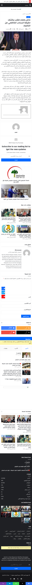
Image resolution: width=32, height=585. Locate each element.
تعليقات (5, 348)
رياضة (28, 487)
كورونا (28, 496)
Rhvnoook (18, 250)
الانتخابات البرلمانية (20, 531)
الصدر (6, 531)
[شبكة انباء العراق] (22, 5)
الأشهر (26, 348)
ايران (19, 533)
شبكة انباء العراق (5, 575)
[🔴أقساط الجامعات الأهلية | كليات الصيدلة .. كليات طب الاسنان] (26, 365)
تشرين (15, 533)
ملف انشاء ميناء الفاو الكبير (24, 498)
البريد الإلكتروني (27, 303)
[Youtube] (3, 296)
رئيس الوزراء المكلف (19, 536)
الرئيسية (28, 13)
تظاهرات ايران (27, 536)
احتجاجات (28, 531)
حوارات (28, 485)
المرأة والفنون (27, 480)
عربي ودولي (27, 489)
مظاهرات (19, 538)
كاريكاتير (28, 494)
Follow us (28, 543)
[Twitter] (3, 292)
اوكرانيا (23, 533)
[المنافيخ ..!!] (26, 355)
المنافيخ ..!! (18, 353)
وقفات (14, 538)
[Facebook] (3, 288)
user (28, 29)
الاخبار (24, 13)
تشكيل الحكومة (8, 533)
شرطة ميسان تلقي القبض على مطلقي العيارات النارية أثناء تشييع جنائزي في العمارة (24, 235)
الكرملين (28, 533)
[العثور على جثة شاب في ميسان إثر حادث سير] (8, 229)
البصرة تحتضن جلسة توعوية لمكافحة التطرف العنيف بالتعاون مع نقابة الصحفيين (25, 219)
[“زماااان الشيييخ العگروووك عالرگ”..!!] (26, 381)
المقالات (28, 482)
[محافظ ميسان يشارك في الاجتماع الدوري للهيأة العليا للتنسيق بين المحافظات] (6, 514)
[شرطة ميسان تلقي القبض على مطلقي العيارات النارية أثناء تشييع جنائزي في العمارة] (24, 229)
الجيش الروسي (12, 531)
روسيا (11, 536)
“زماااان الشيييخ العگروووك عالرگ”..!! (13, 379)
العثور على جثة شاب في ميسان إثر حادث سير (8, 235)
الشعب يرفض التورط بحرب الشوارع (22, 360)
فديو (29, 491)
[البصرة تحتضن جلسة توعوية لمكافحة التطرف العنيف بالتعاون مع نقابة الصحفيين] (24, 213)
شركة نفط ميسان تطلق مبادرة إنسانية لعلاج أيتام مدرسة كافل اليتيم (8, 219)
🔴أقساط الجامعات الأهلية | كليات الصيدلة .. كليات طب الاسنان (11, 364)
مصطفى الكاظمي (26, 538)
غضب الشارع (5, 536)
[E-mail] (28, 117)
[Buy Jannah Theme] (16, 9)
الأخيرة (16, 348)
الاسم (30, 297)
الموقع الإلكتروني (27, 309)
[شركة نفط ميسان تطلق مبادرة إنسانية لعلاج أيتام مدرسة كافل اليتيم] (8, 213)
